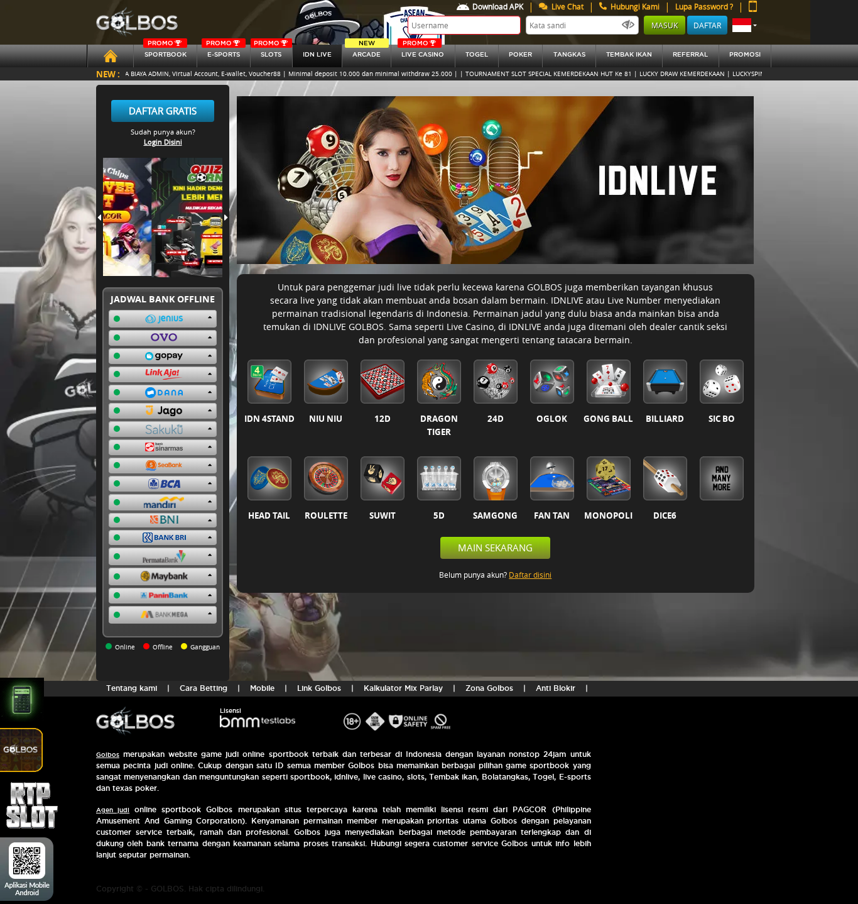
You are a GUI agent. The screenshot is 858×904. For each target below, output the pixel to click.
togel (476, 54)
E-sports (223, 51)
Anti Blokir (555, 688)
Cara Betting (203, 688)
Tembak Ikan (629, 54)
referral (690, 54)
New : (108, 74)
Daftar (707, 25)
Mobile (262, 688)
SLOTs (267, 51)
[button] (744, 25)
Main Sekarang (495, 547)
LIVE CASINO (422, 51)
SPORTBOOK (165, 51)
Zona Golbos (489, 688)
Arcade (366, 51)
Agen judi (112, 810)
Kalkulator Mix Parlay (403, 688)
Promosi (745, 54)
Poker (520, 54)
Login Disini (163, 141)
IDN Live (317, 54)
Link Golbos (319, 688)
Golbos (107, 754)
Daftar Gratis (163, 110)
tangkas (569, 54)
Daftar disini (530, 575)
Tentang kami (131, 688)
